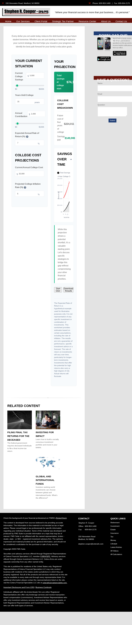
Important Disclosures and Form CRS (18, 587)
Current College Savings (22, 76)
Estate (113, 529)
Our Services (23, 21)
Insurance (114, 533)
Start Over (58, 289)
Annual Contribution (22, 115)
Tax (111, 537)
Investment (114, 526)
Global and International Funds (45, 480)
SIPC (48, 556)
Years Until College (24, 95)
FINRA (43, 556)
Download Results (68, 289)
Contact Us (121, 21)
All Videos (114, 551)
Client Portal (41, 21)
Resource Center (87, 21)
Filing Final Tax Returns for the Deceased (18, 436)
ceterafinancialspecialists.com (55, 583)
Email (100, 94)
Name (100, 83)
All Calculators (116, 554)
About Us (106, 21)
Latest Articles (116, 547)
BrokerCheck (61, 518)
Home (8, 21)
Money (113, 540)
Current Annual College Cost (29, 167)
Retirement (114, 523)
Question (101, 105)
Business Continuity (44, 587)
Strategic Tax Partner (63, 21)
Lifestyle (113, 544)
